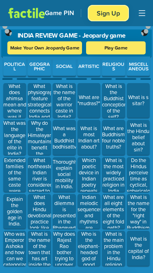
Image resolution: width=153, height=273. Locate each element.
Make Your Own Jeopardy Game (45, 47)
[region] (76, 147)
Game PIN (59, 13)
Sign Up (108, 13)
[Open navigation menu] (142, 13)
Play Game (116, 47)
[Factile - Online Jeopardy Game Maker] (26, 13)
